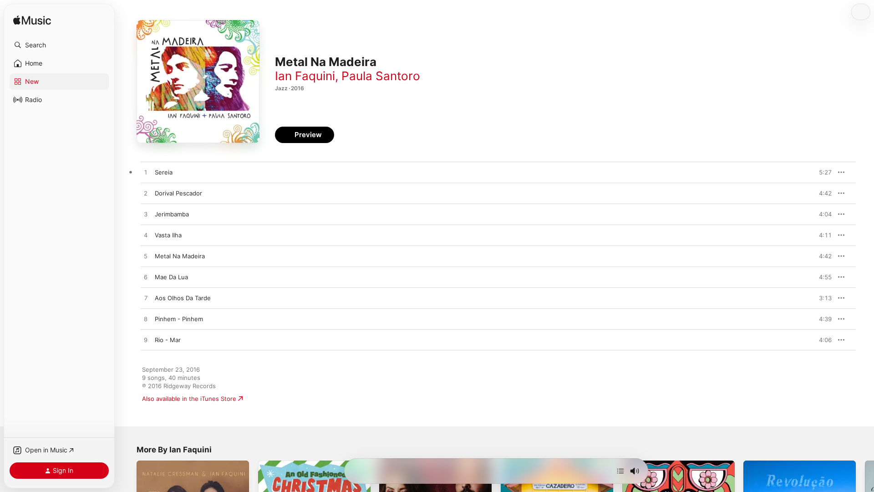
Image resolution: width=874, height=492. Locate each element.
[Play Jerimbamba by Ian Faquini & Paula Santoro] (146, 214)
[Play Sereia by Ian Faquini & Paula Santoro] (146, 173)
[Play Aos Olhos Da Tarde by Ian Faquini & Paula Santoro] (146, 298)
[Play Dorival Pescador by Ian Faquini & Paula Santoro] (146, 194)
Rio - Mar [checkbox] (168, 339)
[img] (32, 20)
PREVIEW (822, 172)
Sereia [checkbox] (164, 172)
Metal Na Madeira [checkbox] (180, 256)
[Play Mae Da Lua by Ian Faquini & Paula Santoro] (146, 277)
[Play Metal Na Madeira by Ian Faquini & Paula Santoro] (146, 256)
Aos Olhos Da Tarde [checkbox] (183, 298)
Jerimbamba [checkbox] (172, 214)
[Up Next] (620, 471)
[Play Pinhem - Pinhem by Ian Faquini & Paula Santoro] (146, 319)
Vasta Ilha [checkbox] (168, 235)
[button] (59, 45)
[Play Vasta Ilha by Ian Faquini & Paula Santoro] (146, 235)
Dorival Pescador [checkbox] (178, 193)
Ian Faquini (305, 76)
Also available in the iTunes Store (189, 398)
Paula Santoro (380, 76)
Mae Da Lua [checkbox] (171, 277)
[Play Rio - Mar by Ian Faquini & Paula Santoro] (146, 340)
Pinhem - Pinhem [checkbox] (179, 319)
